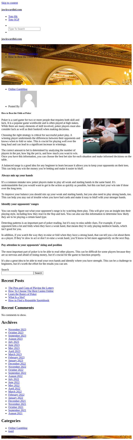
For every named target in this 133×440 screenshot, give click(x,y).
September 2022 (17, 372)
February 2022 (16, 394)
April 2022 (14, 388)
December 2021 (17, 400)
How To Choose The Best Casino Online (31, 291)
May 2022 (14, 385)
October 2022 (15, 369)
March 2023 (15, 354)
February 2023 (16, 357)
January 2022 (15, 397)
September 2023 (17, 335)
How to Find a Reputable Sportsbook (28, 300)
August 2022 (15, 376)
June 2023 (14, 345)
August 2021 (15, 413)
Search (5, 269)
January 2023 (15, 360)
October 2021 (15, 407)
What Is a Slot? (16, 297)
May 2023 (14, 348)
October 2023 (15, 332)
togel (11, 431)
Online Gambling (28, 53)
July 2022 (13, 379)
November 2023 (17, 329)
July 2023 (13, 341)
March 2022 (15, 391)
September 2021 (17, 410)
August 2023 (15, 338)
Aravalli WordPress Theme (71, 437)
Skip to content (9, 2)
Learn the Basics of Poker (22, 294)
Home (11, 53)
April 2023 (14, 351)
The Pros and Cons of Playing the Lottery (31, 287)
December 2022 (17, 363)
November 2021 (17, 404)
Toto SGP (13, 19)
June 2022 (14, 382)
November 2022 (17, 366)
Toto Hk (12, 16)
